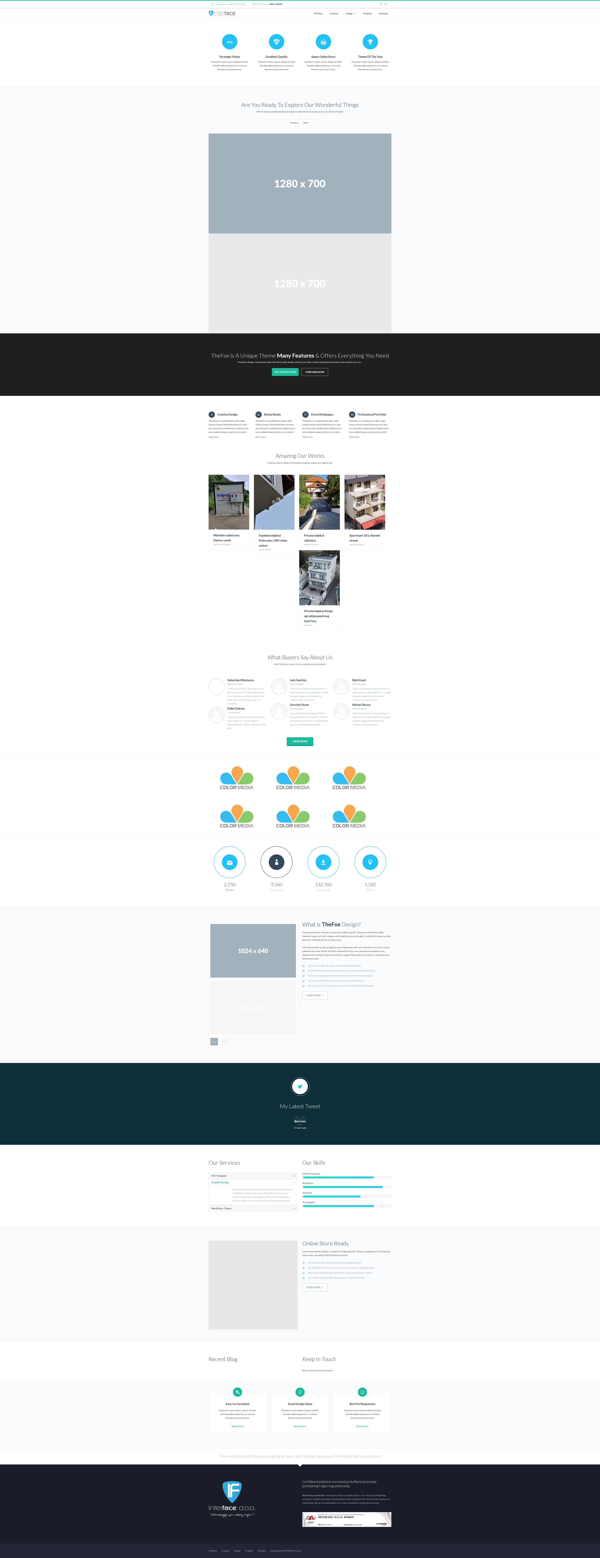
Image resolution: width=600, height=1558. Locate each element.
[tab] (253, 1176)
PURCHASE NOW (315, 372)
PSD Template (219, 1175)
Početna (318, 13)
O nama (334, 13)
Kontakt (383, 13)
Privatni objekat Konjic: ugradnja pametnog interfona (318, 616)
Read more (214, 437)
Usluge (349, 13)
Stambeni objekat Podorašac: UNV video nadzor (273, 540)
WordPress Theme (221, 1208)
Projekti (367, 13)
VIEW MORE (300, 741)
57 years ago (300, 1127)
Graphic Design (220, 1182)
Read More (238, 1426)
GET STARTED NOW (285, 372)
